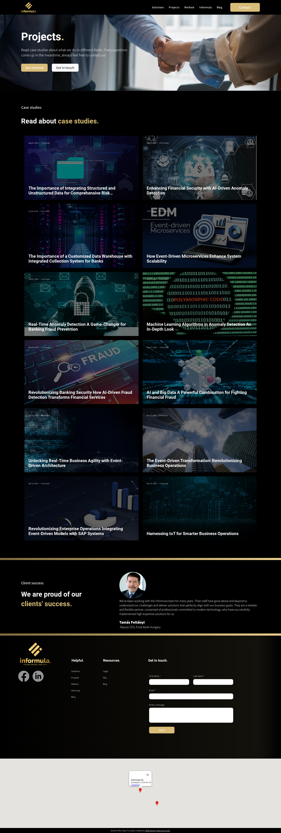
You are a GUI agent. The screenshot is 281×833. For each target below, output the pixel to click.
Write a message (156, 704)
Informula (75, 690)
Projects (75, 677)
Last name (198, 676)
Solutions (75, 671)
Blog (73, 696)
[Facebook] (23, 676)
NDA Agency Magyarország (157, 830)
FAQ (105, 677)
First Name (155, 676)
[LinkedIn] (38, 676)
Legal (105, 671)
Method (74, 684)
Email (152, 690)
